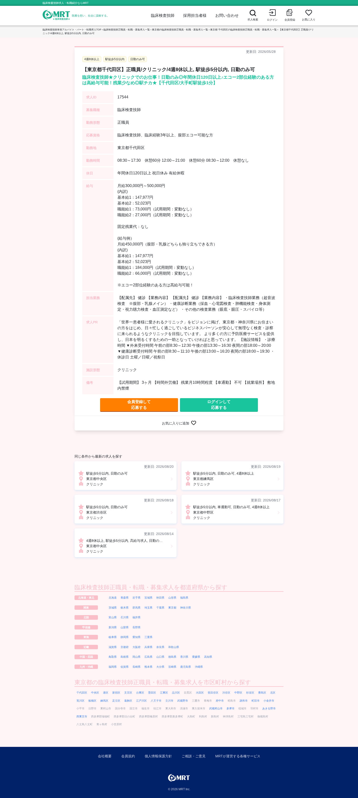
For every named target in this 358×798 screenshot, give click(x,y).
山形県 (172, 597)
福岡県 (113, 666)
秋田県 (160, 597)
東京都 (172, 607)
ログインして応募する (219, 405)
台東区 (140, 692)
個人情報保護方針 (158, 756)
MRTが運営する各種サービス (237, 756)
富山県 (113, 617)
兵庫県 (148, 647)
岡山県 (136, 656)
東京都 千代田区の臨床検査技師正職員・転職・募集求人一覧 (243, 29)
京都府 (125, 647)
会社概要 (105, 756)
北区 (272, 692)
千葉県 (160, 607)
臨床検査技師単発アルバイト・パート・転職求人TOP (72, 29)
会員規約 (128, 756)
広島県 (148, 656)
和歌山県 (173, 647)
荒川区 (80, 700)
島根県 (125, 656)
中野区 (238, 692)
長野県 (136, 627)
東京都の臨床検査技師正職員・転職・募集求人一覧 (180, 29)
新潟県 (113, 627)
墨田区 (152, 692)
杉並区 (250, 692)
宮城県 (148, 597)
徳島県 (172, 656)
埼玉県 (148, 607)
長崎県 (136, 666)
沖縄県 (199, 666)
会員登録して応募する (139, 405)
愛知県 (136, 637)
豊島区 (262, 692)
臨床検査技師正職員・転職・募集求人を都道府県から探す (151, 587)
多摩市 (230, 708)
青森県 (125, 597)
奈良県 (160, 647)
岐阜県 (113, 637)
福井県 (136, 617)
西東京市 (81, 716)
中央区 (95, 692)
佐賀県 (125, 666)
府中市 (220, 700)
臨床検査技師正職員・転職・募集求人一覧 (127, 29)
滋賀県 (113, 647)
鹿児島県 (185, 666)
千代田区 (81, 692)
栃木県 (125, 607)
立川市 (169, 700)
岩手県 (136, 597)
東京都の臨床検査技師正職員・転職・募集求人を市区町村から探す (163, 682)
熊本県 (148, 666)
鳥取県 (113, 656)
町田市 (256, 700)
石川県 (125, 617)
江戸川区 (141, 700)
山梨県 (125, 627)
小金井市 (269, 700)
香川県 (184, 656)
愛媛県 (196, 656)
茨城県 (113, 607)
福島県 (184, 597)
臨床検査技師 (162, 15)
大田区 (200, 692)
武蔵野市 (182, 700)
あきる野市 (269, 708)
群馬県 (136, 607)
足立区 (116, 700)
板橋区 (92, 700)
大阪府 (136, 647)
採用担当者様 (195, 15)
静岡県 (125, 637)
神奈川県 (185, 607)
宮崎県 (172, 666)
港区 (105, 692)
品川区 (176, 692)
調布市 (244, 700)
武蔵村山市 (216, 708)
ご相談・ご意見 (194, 756)
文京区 (128, 692)
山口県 (160, 656)
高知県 (208, 656)
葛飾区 (128, 700)
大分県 (160, 666)
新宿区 (116, 692)
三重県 (148, 637)
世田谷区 (213, 692)
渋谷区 (226, 692)
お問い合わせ (227, 15)
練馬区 (104, 700)
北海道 (113, 597)
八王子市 (156, 700)
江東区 (164, 692)
